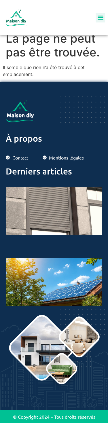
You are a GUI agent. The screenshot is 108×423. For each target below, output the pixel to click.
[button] (100, 17)
